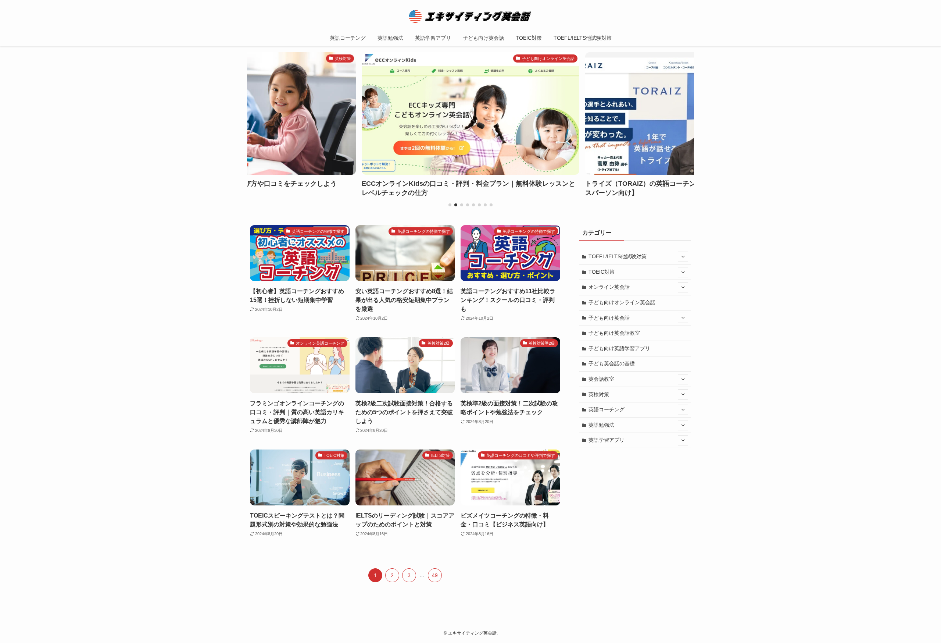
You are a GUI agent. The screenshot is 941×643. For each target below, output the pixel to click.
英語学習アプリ (606, 440)
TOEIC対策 (601, 272)
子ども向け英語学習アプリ (619, 348)
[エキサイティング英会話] (470, 16)
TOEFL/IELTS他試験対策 (617, 256)
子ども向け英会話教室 (614, 333)
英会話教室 (601, 379)
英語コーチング (606, 409)
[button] (449, 204)
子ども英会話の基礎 (611, 363)
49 (435, 575)
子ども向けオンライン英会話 (621, 302)
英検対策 (598, 394)
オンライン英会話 (609, 287)
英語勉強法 (601, 425)
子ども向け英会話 (609, 318)
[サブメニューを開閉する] (683, 257)
